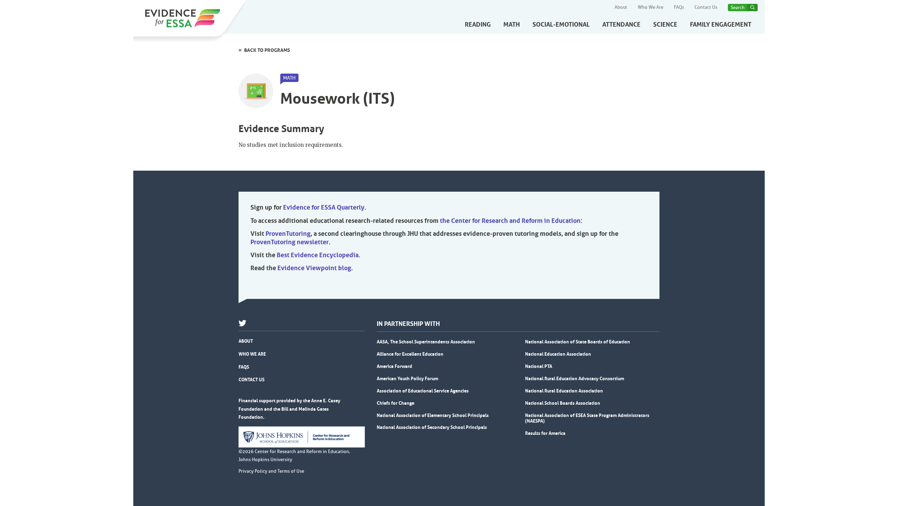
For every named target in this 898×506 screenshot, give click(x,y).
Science (665, 24)
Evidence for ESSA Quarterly (323, 207)
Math (511, 24)
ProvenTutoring (288, 234)
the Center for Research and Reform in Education (510, 221)
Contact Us (706, 7)
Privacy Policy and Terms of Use (271, 471)
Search (738, 8)
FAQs (679, 7)
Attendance (621, 24)
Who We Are (650, 7)
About (621, 7)
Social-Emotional (561, 24)
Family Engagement (720, 24)
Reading (478, 24)
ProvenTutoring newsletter (289, 242)
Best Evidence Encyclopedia (317, 255)
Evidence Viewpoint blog (314, 268)
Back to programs (267, 50)
